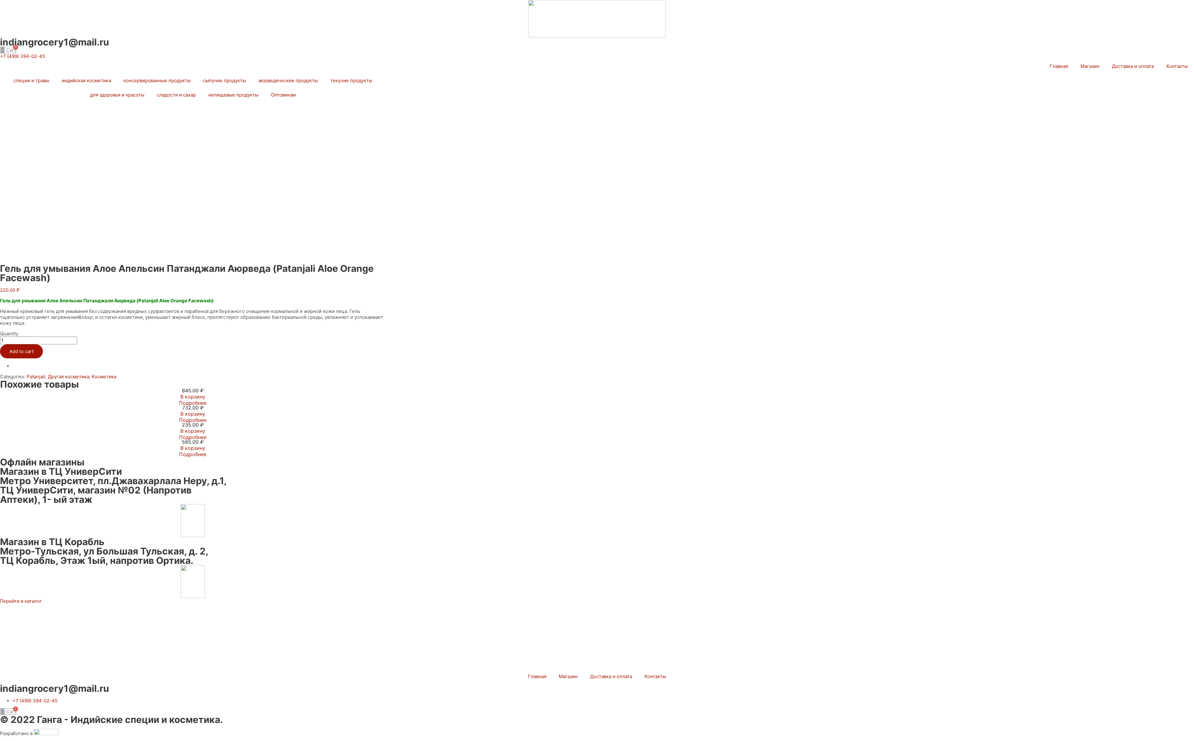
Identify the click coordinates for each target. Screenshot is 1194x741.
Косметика (104, 377)
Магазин (1090, 66)
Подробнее (192, 403)
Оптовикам (283, 95)
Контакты (1177, 66)
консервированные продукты (157, 80)
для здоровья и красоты (117, 95)
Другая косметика (68, 377)
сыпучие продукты (224, 80)
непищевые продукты (233, 95)
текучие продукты (351, 80)
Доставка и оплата (1133, 66)
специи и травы (31, 80)
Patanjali (36, 377)
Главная (1059, 66)
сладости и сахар (176, 95)
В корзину (192, 397)
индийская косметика (86, 80)
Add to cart (21, 351)
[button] (22, 56)
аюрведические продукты (288, 80)
